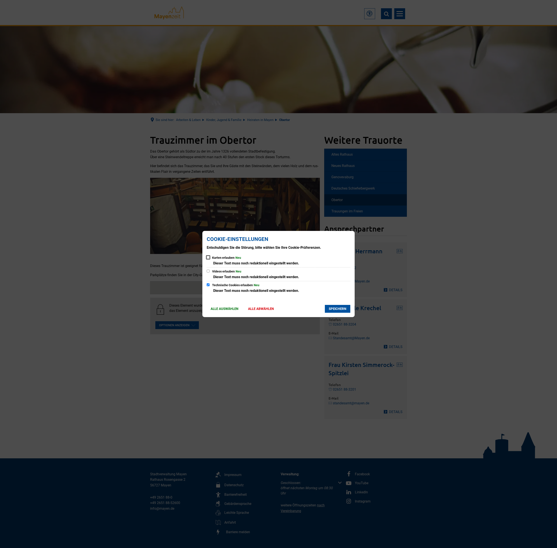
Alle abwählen (261, 309)
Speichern (337, 309)
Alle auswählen (224, 309)
